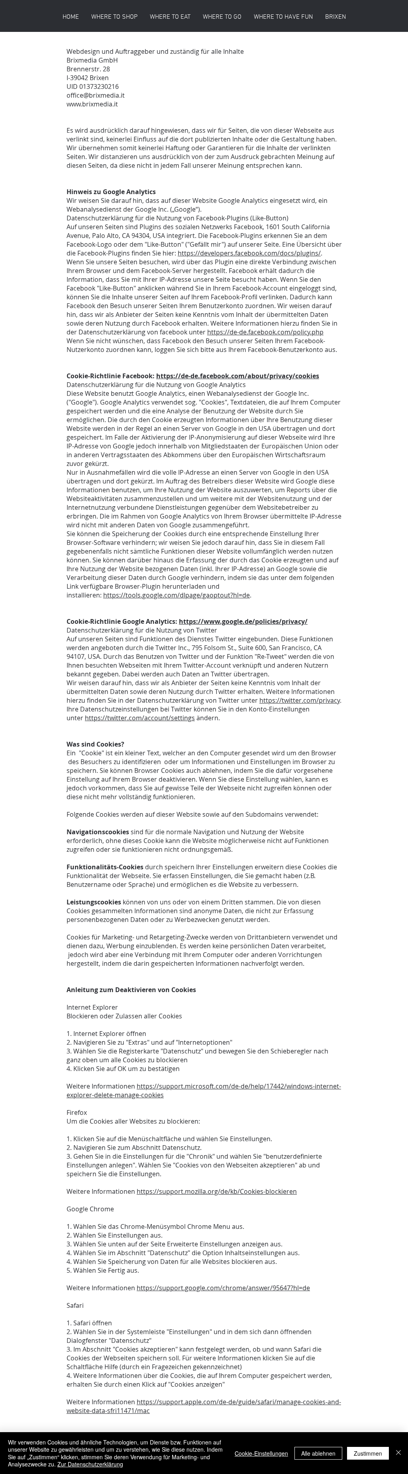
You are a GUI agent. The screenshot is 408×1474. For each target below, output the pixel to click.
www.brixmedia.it (92, 104)
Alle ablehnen (318, 1453)
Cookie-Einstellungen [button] (261, 1453)
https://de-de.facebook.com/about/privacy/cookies (237, 375)
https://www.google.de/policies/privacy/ (243, 621)
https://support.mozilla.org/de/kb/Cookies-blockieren (217, 1191)
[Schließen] (398, 1453)
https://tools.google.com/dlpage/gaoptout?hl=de (176, 595)
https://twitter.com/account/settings (140, 717)
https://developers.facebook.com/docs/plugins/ (249, 253)
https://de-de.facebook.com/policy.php (265, 332)
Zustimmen (368, 1453)
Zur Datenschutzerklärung (90, 1464)
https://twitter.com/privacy (299, 700)
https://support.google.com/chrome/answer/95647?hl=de (223, 1287)
